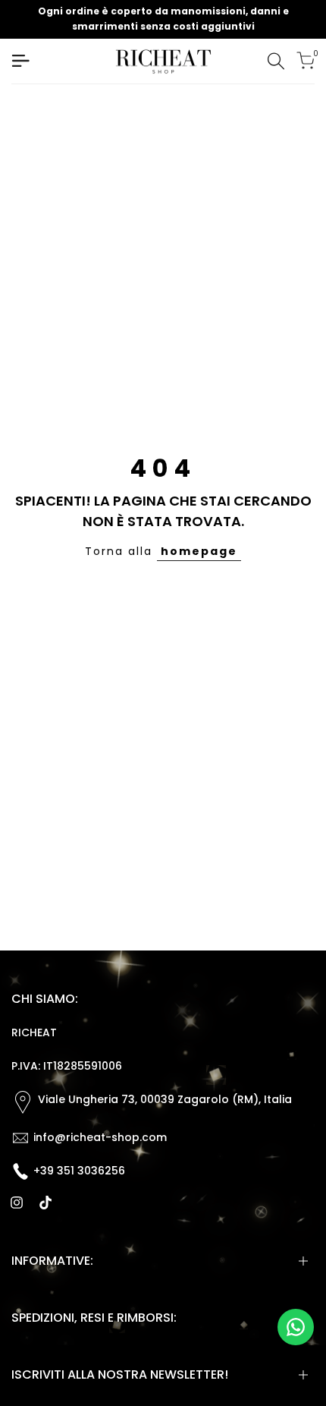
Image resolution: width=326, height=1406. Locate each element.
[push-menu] (20, 61)
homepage (199, 551)
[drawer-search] (276, 61)
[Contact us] (295, 1327)
